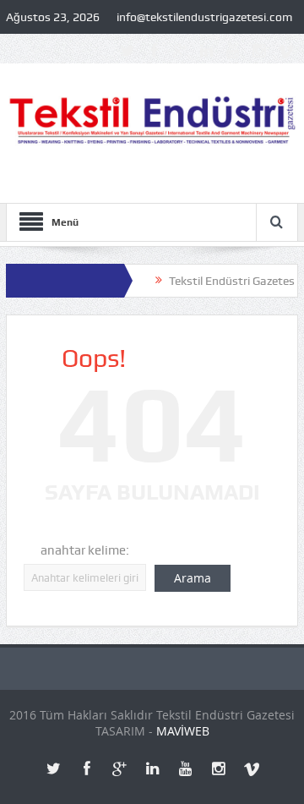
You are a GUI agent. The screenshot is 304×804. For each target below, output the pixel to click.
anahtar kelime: (85, 550)
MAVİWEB (182, 731)
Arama (192, 578)
